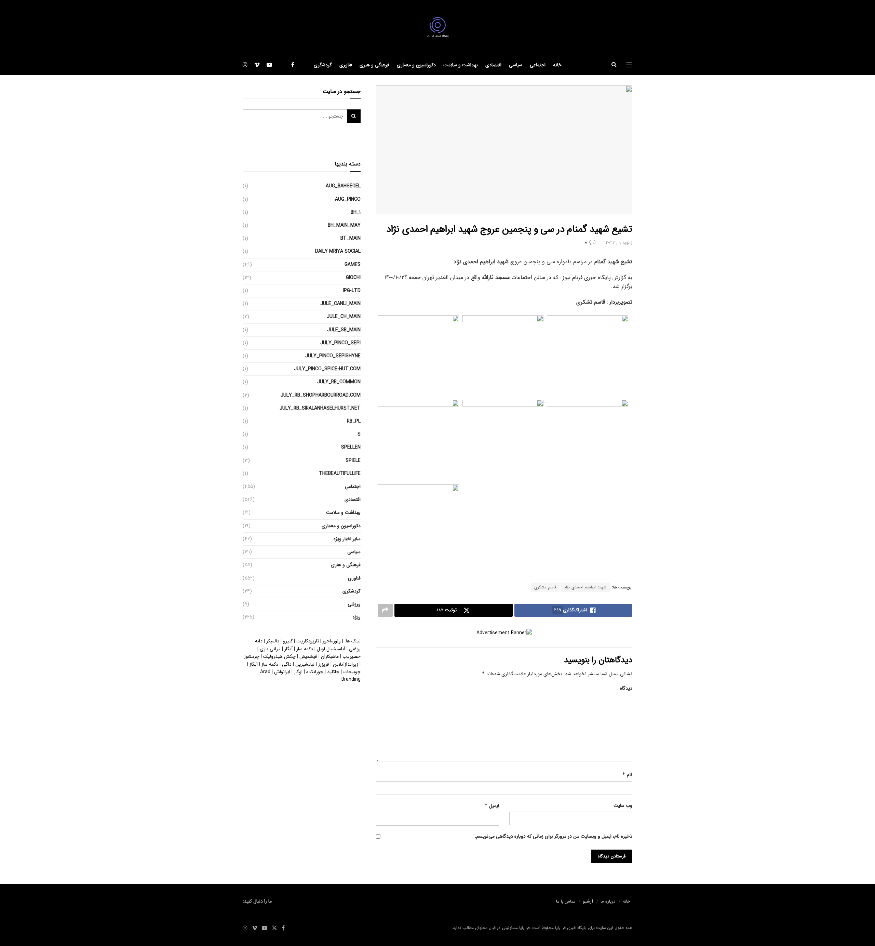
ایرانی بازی (270, 649)
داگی (287, 664)
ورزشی (354, 604)
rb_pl (354, 421)
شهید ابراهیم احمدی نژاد (585, 587)
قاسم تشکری (545, 587)
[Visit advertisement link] (504, 633)
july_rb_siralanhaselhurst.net (320, 408)
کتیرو (288, 641)
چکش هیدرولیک (279, 656)
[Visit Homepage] (437, 27)
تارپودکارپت (307, 641)
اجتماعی (538, 65)
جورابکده (314, 672)
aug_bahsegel (343, 186)
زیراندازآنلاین (345, 664)
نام (627, 774)
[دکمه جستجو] (614, 65)
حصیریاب (351, 656)
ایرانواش (282, 672)
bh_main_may (344, 225)
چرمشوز (251, 656)
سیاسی (515, 65)
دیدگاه (626, 688)
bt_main (350, 238)
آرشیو (588, 901)
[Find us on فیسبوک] (292, 65)
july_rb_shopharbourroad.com (321, 395)
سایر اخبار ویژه (347, 539)
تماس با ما (565, 901)
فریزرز (323, 664)
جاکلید (333, 672)
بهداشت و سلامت (460, 65)
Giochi (353, 277)
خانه (557, 65)
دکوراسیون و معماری (416, 65)
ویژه (357, 617)
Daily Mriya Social (338, 251)
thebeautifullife (340, 473)
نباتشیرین (304, 664)
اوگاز (298, 672)
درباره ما (608, 901)
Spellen (351, 447)
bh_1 (356, 212)
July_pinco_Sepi (340, 343)
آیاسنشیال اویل (331, 649)
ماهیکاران (330, 656)
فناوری (345, 65)
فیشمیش (308, 656)
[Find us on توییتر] (281, 65)
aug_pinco (348, 199)
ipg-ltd (352, 290)
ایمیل (491, 806)
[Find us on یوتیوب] (269, 65)
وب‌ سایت (623, 805)
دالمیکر (272, 641)
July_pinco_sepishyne (333, 356)
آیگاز (288, 649)
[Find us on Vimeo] (257, 65)
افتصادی (493, 65)
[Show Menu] (629, 65)
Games (353, 264)
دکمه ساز (304, 649)
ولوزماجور (332, 641)
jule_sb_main (344, 330)
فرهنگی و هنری (374, 65)
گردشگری (323, 65)
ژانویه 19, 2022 (619, 242)
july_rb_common (339, 382)
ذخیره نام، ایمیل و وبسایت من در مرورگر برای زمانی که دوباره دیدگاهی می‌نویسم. (553, 836)
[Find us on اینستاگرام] (245, 65)
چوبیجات (352, 672)
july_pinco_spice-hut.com (327, 369)
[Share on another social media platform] (385, 610)
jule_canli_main (340, 303)
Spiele (353, 460)
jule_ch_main (344, 316)
